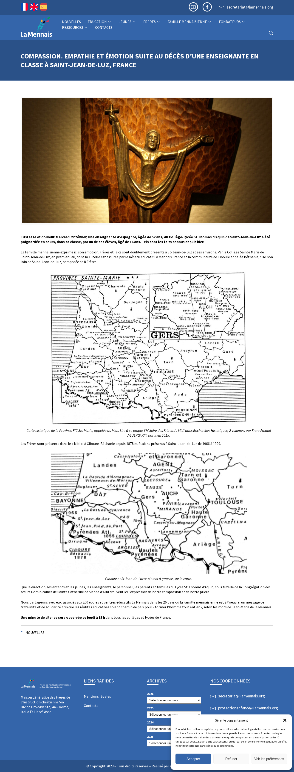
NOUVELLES (71, 21)
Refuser (231, 759)
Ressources (72, 27)
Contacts (103, 27)
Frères (149, 21)
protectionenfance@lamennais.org (248, 708)
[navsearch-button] (271, 33)
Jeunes (125, 21)
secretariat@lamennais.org (250, 7)
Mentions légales (97, 696)
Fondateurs (230, 21)
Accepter (193, 759)
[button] (285, 720)
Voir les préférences (269, 759)
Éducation (97, 21)
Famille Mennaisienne (187, 21)
